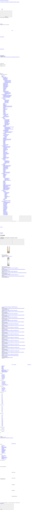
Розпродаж (3, 75)
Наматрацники (7, 129)
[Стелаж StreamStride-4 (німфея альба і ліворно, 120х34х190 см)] (25, 311)
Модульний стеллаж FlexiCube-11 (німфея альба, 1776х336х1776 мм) (10, 350)
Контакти (3, 458)
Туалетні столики (7, 162)
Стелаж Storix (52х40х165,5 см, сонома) (7, 256)
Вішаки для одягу (4, 370)
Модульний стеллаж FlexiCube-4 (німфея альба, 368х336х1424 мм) (10, 330)
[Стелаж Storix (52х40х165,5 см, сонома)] (25, 250)
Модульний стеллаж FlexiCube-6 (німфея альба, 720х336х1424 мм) (10, 337)
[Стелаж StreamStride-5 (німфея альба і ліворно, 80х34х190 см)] (25, 308)
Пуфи (5, 115)
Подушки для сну (7, 134)
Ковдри (6, 136)
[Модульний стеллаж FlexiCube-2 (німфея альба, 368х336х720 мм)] (25, 321)
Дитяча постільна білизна (8, 132)
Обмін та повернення (4, 457)
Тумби (2, 367)
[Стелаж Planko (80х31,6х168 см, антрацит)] (25, 355)
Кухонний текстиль (7, 196)
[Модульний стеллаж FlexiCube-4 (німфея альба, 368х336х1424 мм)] (25, 328)
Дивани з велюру (7, 100)
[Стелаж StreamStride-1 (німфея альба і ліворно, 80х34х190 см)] (25, 318)
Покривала (6, 195)
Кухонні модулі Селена (8, 81)
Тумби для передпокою (8, 180)
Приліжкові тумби (7, 178)
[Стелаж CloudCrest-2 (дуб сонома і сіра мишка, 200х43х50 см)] (25, 269)
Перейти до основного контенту (4, 0)
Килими (6, 198)
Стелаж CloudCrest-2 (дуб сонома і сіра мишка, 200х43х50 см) (10, 271)
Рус (2, 9)
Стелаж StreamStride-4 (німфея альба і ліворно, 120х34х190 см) (10, 313)
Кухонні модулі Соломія (8, 80)
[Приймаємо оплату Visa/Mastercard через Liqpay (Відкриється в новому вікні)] (6, 437)
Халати (6, 197)
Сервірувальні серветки (8, 93)
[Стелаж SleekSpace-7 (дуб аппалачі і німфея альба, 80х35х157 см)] (25, 272)
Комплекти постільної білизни (9, 131)
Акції (2, 76)
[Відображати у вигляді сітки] (6, 242)
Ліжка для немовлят (7, 123)
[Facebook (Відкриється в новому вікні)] (17, 7)
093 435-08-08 (2, 55)
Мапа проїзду (2, 503)
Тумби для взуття (7, 179)
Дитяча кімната (4, 449)
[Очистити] (25, 219)
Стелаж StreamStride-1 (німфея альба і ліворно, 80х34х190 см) (9, 320)
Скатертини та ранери (7, 92)
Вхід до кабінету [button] (4, 455)
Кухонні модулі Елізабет (8, 82)
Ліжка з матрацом (7, 119)
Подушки (6, 193)
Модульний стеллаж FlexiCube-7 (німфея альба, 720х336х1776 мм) (10, 340)
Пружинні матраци (7, 127)
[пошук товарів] (6, 219)
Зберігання (3, 173)
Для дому (3, 190)
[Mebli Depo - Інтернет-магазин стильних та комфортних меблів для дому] (4, 435)
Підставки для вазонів (7, 200)
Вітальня (3, 448)
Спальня (3, 117)
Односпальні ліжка (7, 121)
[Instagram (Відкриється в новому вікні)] (6, 7)
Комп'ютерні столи (7, 161)
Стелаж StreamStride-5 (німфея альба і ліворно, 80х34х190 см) (9, 310)
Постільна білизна (4, 94)
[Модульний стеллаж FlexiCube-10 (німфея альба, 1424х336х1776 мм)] (25, 345)
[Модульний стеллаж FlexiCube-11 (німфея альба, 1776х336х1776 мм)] (25, 348)
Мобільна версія (14, 443)
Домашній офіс (4, 158)
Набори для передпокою (5, 371)
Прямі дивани (6, 101)
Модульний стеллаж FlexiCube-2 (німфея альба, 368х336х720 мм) (10, 323)
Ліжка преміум (7, 122)
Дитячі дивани (7, 102)
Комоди (3, 366)
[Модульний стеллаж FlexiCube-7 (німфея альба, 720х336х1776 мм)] (25, 338)
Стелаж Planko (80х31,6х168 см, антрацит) (7, 357)
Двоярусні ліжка (7, 124)
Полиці (3, 368)
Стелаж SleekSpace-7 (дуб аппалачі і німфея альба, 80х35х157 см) (10, 274)
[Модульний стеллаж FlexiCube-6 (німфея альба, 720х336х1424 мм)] (25, 335)
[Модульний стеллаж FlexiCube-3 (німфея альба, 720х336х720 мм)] (25, 325)
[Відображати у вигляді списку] (18, 242)
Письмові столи (7, 160)
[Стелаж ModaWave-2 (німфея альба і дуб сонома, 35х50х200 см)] (25, 261)
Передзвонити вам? (3, 56)
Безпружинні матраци (7, 128)
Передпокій (3, 164)
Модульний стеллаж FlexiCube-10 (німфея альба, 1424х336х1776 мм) (10, 347)
